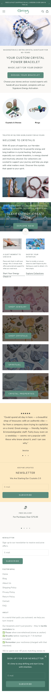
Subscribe (25, 684)
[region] (25, 515)
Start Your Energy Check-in (11, 275)
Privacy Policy (8, 592)
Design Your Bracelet (25, 75)
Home (5, 574)
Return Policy (8, 596)
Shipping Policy (9, 587)
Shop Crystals (18, 336)
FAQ (4, 605)
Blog (4, 578)
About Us (6, 583)
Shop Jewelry (17, 307)
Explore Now (25, 226)
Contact (5, 601)
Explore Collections (35, 273)
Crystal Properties (22, 393)
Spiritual (15, 364)
